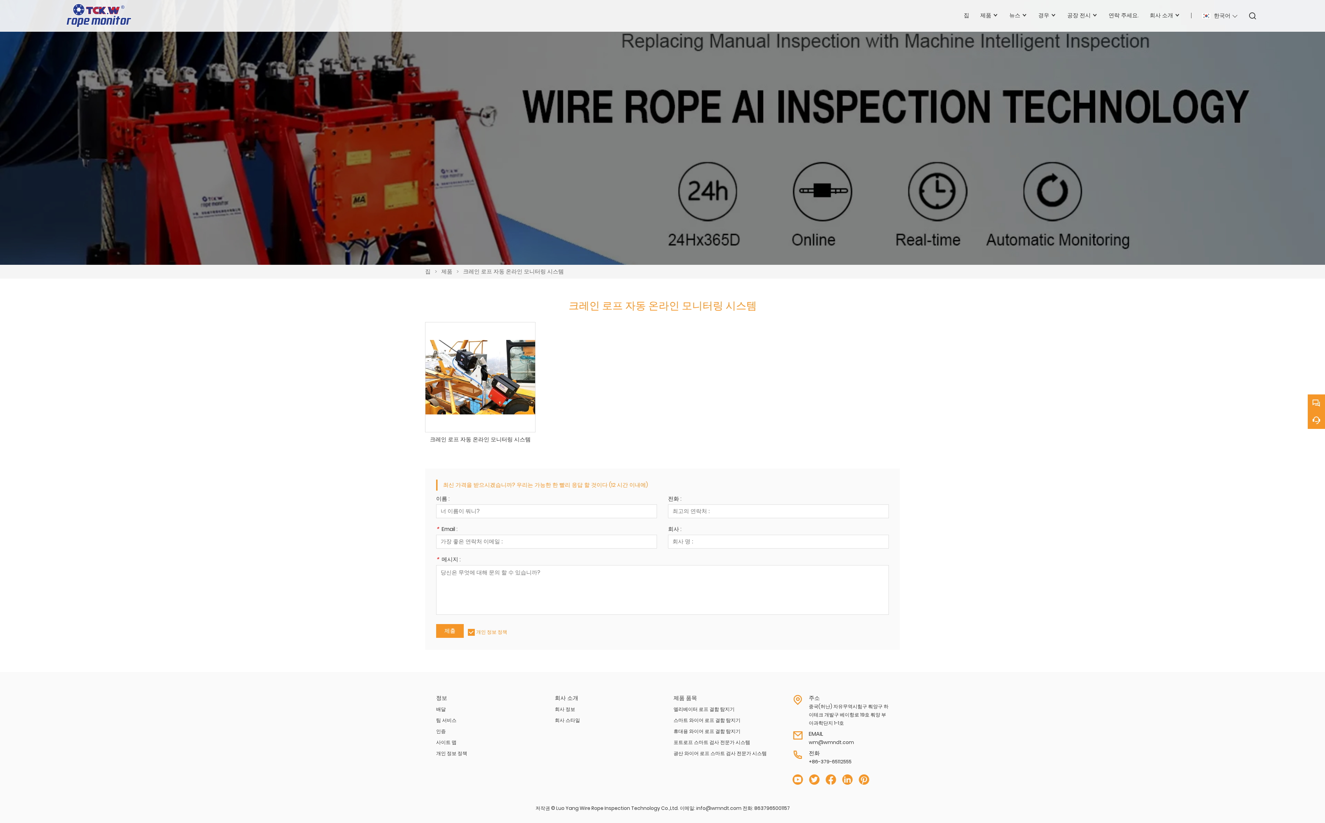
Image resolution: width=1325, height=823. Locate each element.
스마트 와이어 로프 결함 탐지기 (707, 720)
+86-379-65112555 (830, 761)
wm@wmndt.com (831, 742)
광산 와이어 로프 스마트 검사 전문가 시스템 (720, 753)
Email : (447, 529)
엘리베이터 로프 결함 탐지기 (704, 709)
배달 (441, 709)
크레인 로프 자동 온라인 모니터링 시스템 (513, 271)
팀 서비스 (446, 720)
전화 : (674, 499)
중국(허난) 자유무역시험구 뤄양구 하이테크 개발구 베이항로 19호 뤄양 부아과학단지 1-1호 (849, 714)
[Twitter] (814, 779)
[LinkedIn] (847, 779)
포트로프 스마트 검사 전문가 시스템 (712, 742)
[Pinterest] (864, 779)
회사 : (674, 529)
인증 (441, 731)
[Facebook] (830, 779)
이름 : (443, 499)
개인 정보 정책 (491, 632)
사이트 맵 (446, 742)
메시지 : (448, 560)
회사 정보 (565, 709)
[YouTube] (797, 779)
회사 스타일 (567, 720)
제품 (446, 271)
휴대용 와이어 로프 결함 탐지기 (707, 731)
